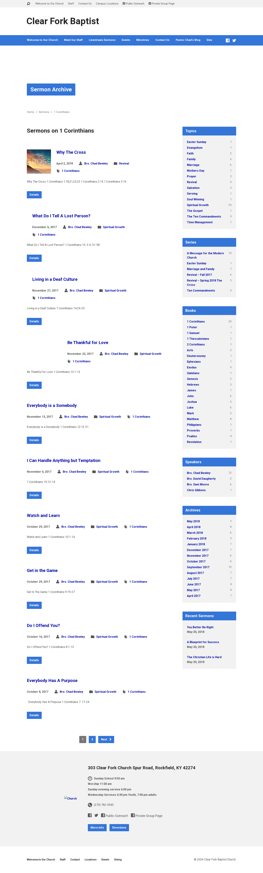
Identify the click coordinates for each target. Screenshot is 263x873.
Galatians (193, 373)
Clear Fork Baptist (62, 21)
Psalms (192, 436)
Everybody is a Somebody (52, 405)
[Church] (70, 798)
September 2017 (198, 567)
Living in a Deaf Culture (54, 279)
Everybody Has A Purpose (52, 680)
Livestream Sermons (102, 40)
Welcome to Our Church (49, 3)
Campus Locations (107, 3)
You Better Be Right (200, 627)
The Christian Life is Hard (204, 657)
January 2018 (196, 544)
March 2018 (195, 533)
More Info (97, 827)
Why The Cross (71, 152)
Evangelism (195, 147)
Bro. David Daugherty (201, 478)
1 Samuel (193, 333)
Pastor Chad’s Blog (188, 40)
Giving (118, 859)
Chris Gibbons (196, 490)
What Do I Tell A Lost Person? (61, 215)
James (191, 390)
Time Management (200, 222)
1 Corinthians (62, 112)
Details (34, 194)
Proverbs (193, 430)
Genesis (192, 379)
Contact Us (85, 3)
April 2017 (193, 596)
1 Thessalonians (198, 338)
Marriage (193, 165)
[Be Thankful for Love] (44, 361)
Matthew (193, 419)
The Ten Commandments (204, 216)
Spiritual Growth (114, 227)
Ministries (142, 40)
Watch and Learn (43, 515)
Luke (190, 407)
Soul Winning (195, 199)
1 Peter (192, 327)
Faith (190, 153)
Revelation (194, 442)
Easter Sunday (196, 142)
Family (191, 159)
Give (209, 40)
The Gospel (195, 211)
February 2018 (196, 538)
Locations (91, 859)
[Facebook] (228, 40)
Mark (190, 413)
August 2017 (195, 573)
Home (30, 112)
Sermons (44, 112)
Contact (75, 859)
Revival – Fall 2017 (199, 274)
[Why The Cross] (39, 170)
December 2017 (197, 550)
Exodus (192, 367)
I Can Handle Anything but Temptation (63, 460)
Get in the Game (42, 570)
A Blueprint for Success (203, 642)
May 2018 (193, 521)
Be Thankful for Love (87, 342)
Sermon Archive (51, 89)
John (190, 396)
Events (126, 40)
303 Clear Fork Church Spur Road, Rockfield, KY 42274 (141, 767)
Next (104, 739)
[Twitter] (234, 40)
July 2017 (193, 578)
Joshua (192, 402)
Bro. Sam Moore (198, 484)
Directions (119, 827)
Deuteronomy (196, 356)
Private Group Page (163, 3)
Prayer (191, 176)
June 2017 (194, 584)
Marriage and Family (200, 269)
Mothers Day (195, 170)
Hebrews (193, 384)
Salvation (193, 188)
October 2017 (196, 561)
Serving (192, 193)
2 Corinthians (196, 344)
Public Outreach (134, 3)
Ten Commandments (201, 290)
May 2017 (193, 590)
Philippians (194, 424)
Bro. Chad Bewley (96, 163)
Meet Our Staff (73, 40)
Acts (190, 350)
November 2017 (197, 555)
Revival (124, 163)
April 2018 (193, 527)
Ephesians (194, 361)
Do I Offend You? (43, 625)
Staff (71, 3)
